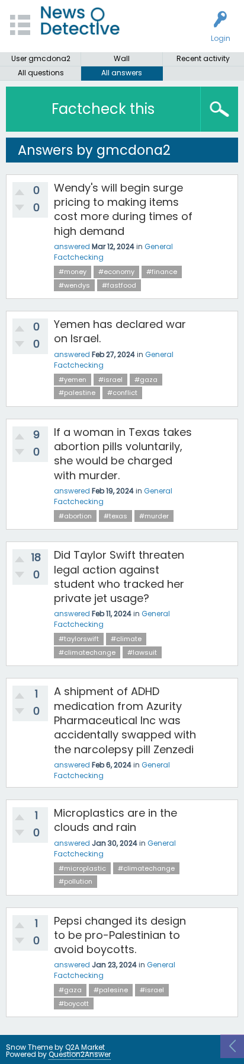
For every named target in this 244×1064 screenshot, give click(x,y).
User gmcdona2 (40, 58)
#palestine (77, 392)
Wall (122, 58)
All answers (121, 73)
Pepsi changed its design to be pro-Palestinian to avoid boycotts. (120, 935)
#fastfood (119, 285)
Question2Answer (80, 1054)
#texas (115, 516)
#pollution (75, 881)
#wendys (74, 285)
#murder (154, 516)
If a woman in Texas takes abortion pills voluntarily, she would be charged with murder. (123, 454)
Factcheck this (103, 109)
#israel (110, 379)
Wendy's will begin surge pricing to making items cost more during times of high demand (123, 209)
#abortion (75, 516)
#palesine (111, 990)
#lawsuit (142, 652)
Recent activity (203, 58)
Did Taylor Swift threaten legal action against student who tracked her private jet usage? (119, 576)
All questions (41, 73)
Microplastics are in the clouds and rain (115, 819)
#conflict (122, 392)
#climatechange (87, 652)
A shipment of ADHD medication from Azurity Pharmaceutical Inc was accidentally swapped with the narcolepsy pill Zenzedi (125, 720)
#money (72, 271)
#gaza (146, 379)
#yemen (72, 379)
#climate (126, 639)
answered (72, 246)
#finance (161, 271)
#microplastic (82, 868)
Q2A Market (85, 1047)
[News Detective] (80, 20)
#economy (116, 271)
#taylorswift (79, 639)
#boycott (74, 1003)
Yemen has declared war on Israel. (120, 331)
